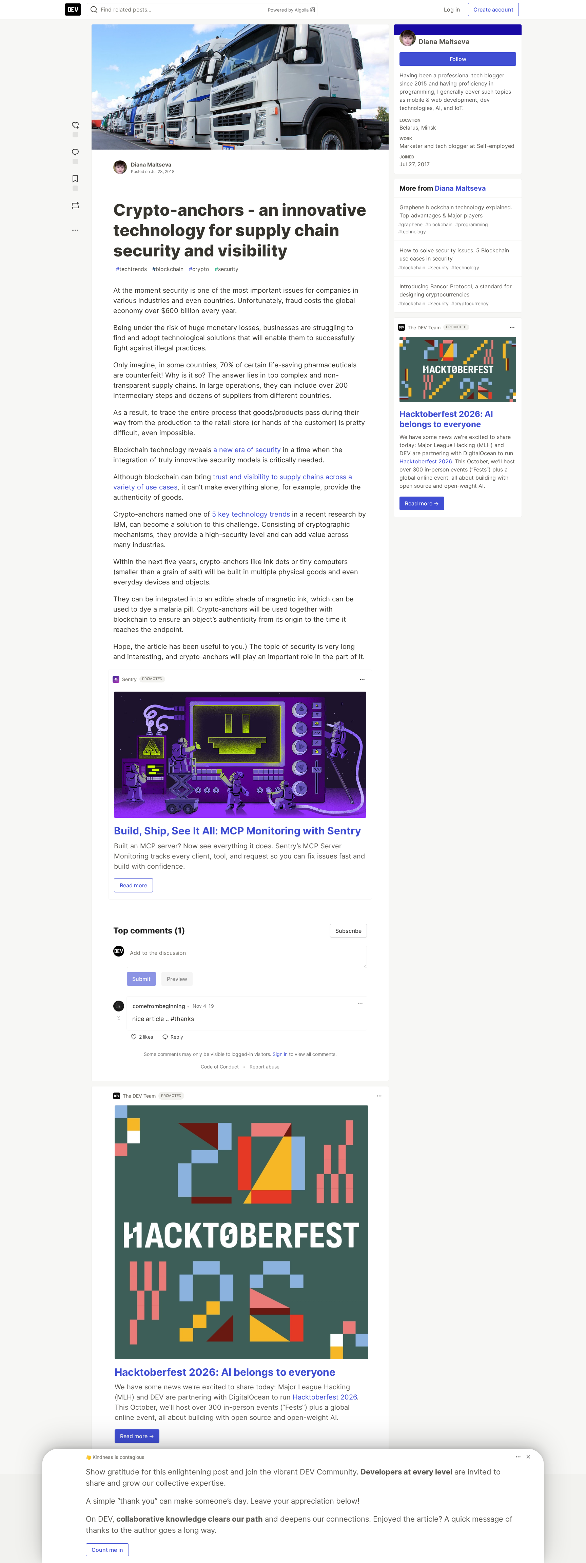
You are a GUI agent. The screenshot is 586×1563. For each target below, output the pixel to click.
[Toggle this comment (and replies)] (119, 1018)
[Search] (94, 9)
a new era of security (247, 450)
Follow (458, 59)
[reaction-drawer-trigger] (75, 128)
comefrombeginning (159, 1006)
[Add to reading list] (75, 182)
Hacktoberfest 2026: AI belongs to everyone (225, 1372)
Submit (141, 979)
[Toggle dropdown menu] (362, 679)
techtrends (131, 269)
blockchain (167, 269)
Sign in (280, 1054)
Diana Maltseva (151, 164)
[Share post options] (75, 230)
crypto (199, 269)
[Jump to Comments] (75, 155)
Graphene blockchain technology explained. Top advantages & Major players (455, 219)
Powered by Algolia (289, 10)
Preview (177, 979)
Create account (493, 9)
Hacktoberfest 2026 (325, 1397)
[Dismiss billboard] (528, 1456)
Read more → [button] (137, 1436)
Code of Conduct (220, 1066)
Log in (452, 9)
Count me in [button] (107, 1549)
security (226, 269)
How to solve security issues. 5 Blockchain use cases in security (453, 258)
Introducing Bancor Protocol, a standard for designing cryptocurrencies (455, 294)
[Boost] (75, 205)
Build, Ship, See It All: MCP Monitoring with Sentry (237, 831)
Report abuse (264, 1066)
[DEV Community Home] (72, 9)
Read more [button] (133, 885)
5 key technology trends (251, 514)
